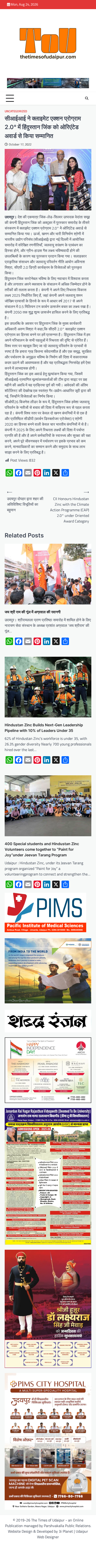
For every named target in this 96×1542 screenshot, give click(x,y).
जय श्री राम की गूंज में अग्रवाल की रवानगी (33, 612)
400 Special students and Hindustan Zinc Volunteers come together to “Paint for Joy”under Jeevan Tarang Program (42, 849)
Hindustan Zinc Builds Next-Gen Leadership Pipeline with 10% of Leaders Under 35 (44, 728)
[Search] (86, 98)
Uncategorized (16, 111)
